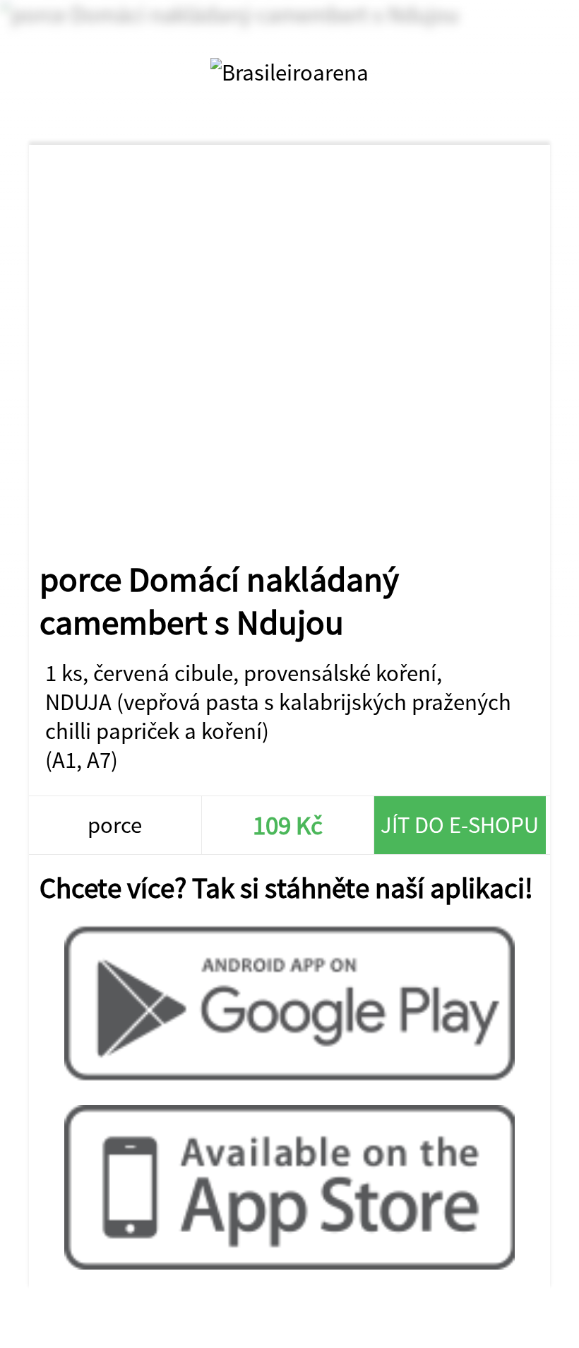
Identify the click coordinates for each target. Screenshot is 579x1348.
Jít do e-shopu (460, 824)
